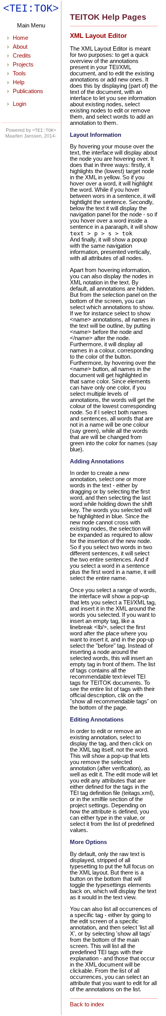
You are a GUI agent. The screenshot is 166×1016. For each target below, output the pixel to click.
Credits (22, 56)
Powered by (31, 130)
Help (18, 82)
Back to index (87, 1004)
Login (19, 104)
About (20, 47)
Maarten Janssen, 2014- (30, 136)
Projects (23, 64)
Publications (28, 91)
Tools (19, 73)
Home (20, 38)
